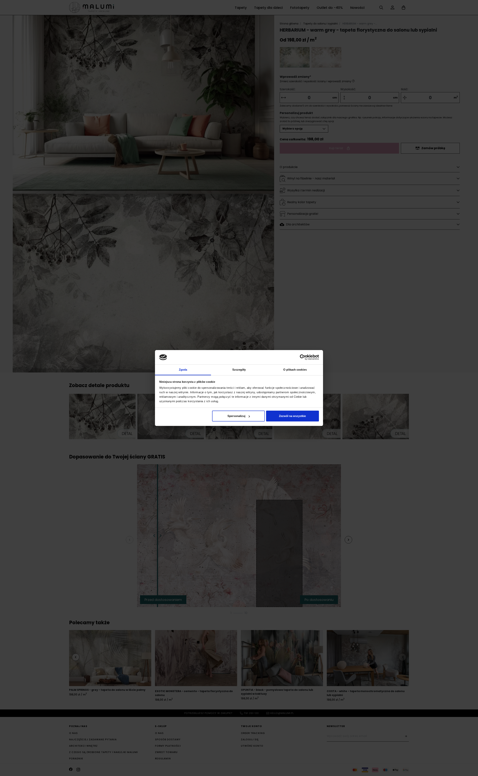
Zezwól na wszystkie (292, 416)
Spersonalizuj (236, 416)
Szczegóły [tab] (239, 369)
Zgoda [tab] (183, 369)
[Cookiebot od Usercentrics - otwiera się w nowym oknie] (302, 357)
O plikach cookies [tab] (295, 369)
